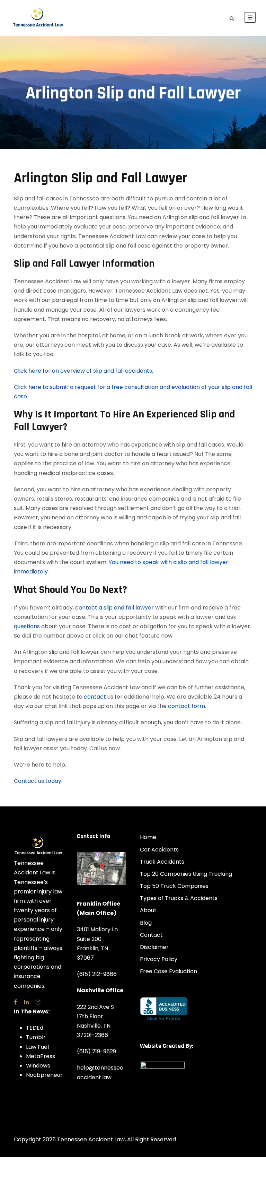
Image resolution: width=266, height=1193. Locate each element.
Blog (146, 923)
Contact (151, 935)
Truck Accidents (162, 862)
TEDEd (34, 1028)
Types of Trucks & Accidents (179, 898)
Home (148, 837)
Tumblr (36, 1037)
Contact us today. (38, 781)
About (148, 910)
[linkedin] (26, 1002)
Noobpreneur (44, 1075)
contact (95, 697)
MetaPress (40, 1056)
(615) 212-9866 (97, 974)
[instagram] (38, 1002)
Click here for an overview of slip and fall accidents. (83, 371)
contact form (186, 706)
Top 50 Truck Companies (174, 886)
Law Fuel (37, 1047)
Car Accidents (159, 850)
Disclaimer (154, 947)
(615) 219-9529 (96, 1051)
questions (27, 626)
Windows (38, 1066)
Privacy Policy (158, 959)
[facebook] (15, 1002)
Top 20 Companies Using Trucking (186, 874)
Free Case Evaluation (168, 971)
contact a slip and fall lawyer (114, 608)
